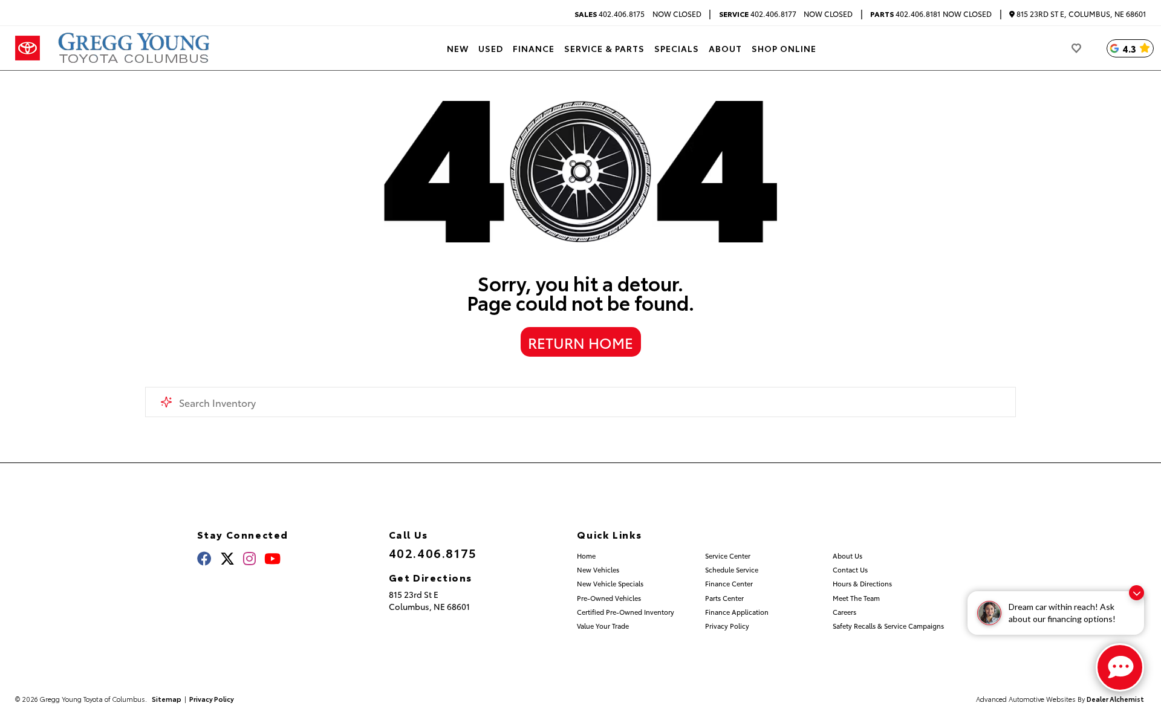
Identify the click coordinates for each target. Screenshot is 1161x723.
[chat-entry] (1120, 667)
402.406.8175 (609, 14)
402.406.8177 (757, 14)
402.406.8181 (905, 14)
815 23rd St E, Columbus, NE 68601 (1080, 14)
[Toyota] (27, 48)
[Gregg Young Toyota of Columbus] (135, 48)
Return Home (580, 342)
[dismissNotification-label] (1136, 592)
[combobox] (580, 402)
